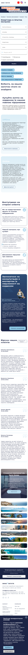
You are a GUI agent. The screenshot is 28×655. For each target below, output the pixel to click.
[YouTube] (18, 3)
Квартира (5, 42)
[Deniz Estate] (5, 2)
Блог (16, 613)
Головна (3, 16)
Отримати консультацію (17, 328)
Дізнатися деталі (9, 187)
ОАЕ (3, 527)
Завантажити (14, 491)
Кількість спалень (8, 37)
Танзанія (5, 551)
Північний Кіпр (8, 545)
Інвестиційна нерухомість (6, 612)
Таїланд (5, 539)
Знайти (14, 63)
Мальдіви (6, 557)
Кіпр (4, 521)
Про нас (17, 606)
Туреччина (6, 509)
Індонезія (6, 515)
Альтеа (4, 32)
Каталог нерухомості (12, 16)
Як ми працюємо (20, 608)
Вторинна (17, 57)
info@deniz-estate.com (9, 590)
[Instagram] (22, 3)
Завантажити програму (11, 148)
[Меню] (25, 2)
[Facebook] (8, 597)
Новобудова (6, 57)
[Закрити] (26, 617)
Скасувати (9, 651)
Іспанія (22, 16)
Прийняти (8, 647)
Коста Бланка (6, 27)
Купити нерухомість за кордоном (7, 608)
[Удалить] (21, 73)
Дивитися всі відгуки (22, 341)
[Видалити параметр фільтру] (13, 69)
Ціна (3, 47)
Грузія (4, 533)
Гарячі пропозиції (8, 60)
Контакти (17, 611)
